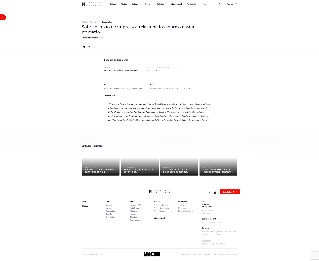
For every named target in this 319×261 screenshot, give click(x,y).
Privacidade (185, 254)
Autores (109, 208)
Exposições (110, 217)
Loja (204, 4)
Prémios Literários (161, 205)
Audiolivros (134, 208)
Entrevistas (110, 211)
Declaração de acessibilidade (225, 254)
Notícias (109, 205)
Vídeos (132, 214)
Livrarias (205, 204)
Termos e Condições (202, 254)
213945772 (206, 241)
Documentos (99, 169)
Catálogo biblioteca (185, 211)
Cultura (135, 4)
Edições (124, 4)
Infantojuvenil (176, 4)
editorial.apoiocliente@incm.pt (213, 244)
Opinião (109, 214)
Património (191, 4)
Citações (133, 217)
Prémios (160, 4)
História (181, 205)
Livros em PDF (135, 205)
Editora (113, 4)
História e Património (90, 22)
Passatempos (135, 220)
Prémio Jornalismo (161, 208)
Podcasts (133, 211)
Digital (147, 4)
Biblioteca (182, 208)
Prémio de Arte (160, 211)
